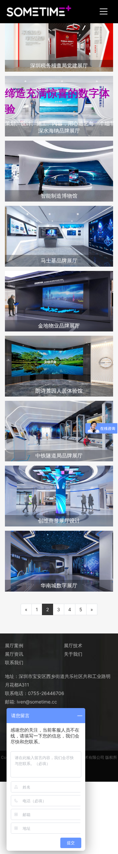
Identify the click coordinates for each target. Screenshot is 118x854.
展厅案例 (14, 645)
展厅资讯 (14, 654)
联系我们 (14, 662)
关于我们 (73, 654)
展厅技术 (73, 645)
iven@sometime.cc (37, 701)
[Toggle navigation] (103, 11)
